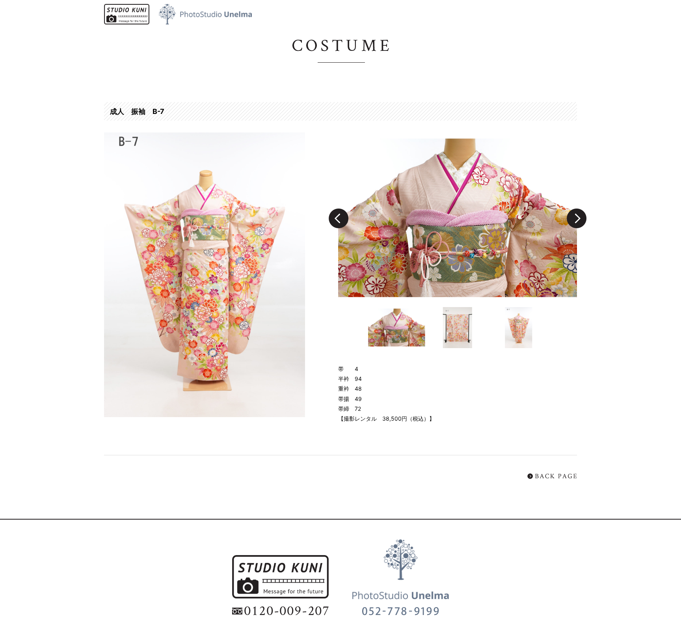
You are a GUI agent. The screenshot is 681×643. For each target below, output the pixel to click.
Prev (338, 218)
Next (577, 218)
